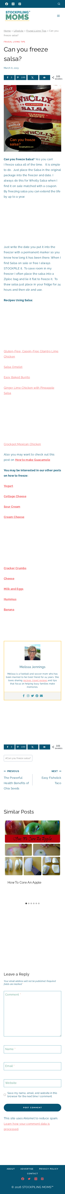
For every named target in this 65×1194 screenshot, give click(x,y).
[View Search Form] (59, 4)
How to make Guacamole (32, 459)
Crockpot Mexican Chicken (22, 444)
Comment (13, 994)
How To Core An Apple (24, 882)
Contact (32, 1174)
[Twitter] (32, 696)
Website (11, 1083)
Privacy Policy (48, 1169)
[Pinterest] (20, 4)
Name (10, 1049)
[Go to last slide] (7, 860)
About (11, 1169)
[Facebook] (6, 4)
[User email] (41, 696)
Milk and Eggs (14, 588)
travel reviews (39, 680)
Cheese (9, 578)
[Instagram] (13, 4)
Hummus (10, 599)
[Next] (57, 860)
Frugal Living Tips (36, 30)
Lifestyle (19, 30)
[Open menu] (58, 15)
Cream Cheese (14, 517)
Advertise (27, 1169)
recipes (27, 680)
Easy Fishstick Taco (51, 777)
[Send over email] (44, 77)
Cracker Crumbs (15, 568)
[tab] (26, 903)
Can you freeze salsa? (18, 758)
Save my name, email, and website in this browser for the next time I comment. (32, 1095)
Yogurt (8, 486)
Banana (9, 609)
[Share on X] (32, 77)
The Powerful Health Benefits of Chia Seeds (16, 780)
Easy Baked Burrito (17, 377)
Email (10, 1066)
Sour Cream (12, 506)
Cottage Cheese (15, 496)
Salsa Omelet (13, 367)
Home (7, 30)
